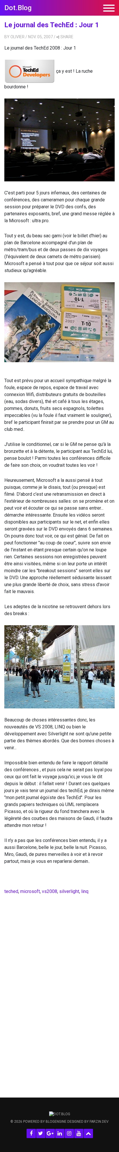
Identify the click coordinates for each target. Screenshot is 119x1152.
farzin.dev (99, 1122)
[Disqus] (59, 986)
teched (11, 891)
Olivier (17, 36)
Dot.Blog (17, 8)
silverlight (69, 891)
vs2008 (49, 891)
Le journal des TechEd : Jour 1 (51, 25)
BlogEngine (56, 1122)
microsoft (30, 891)
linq (84, 891)
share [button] (66, 36)
